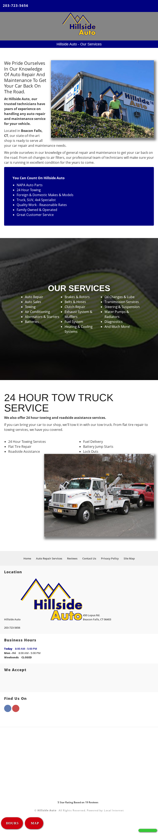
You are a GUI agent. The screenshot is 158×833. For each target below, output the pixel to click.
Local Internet (114, 810)
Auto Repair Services (49, 558)
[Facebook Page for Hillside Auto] (7, 711)
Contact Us (89, 558)
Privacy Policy (110, 558)
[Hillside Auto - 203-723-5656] (147, 830)
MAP (34, 823)
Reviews (72, 558)
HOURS (12, 823)
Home (27, 558)
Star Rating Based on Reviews (78, 802)
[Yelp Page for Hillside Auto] (15, 711)
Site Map (129, 558)
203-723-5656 (15, 5)
